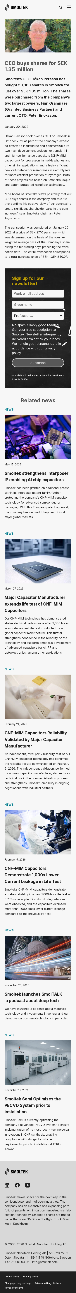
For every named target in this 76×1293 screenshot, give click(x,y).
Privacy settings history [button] (48, 1283)
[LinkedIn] (7, 1185)
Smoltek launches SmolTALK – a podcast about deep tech (35, 997)
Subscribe (38, 363)
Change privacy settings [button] (18, 1283)
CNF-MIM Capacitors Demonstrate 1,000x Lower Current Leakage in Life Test (33, 875)
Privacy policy (31, 1276)
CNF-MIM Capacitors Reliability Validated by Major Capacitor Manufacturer (36, 739)
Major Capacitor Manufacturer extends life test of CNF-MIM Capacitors (35, 604)
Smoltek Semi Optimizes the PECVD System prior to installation (33, 1105)
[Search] (60, 7)
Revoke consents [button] (14, 1287)
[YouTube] (27, 1185)
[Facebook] (17, 1185)
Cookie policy (12, 1276)
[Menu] (69, 7)
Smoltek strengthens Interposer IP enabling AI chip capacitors (36, 476)
